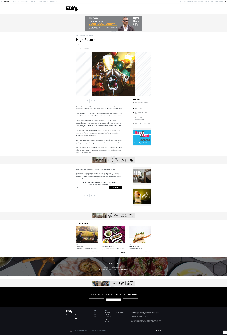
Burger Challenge (118, 267)
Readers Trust (53, 1)
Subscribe (7, 1)
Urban (134, 10)
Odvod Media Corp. (83, 330)
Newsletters (107, 321)
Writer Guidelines (119, 312)
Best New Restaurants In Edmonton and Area (141, 113)
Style (154, 10)
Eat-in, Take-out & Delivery (86, 35)
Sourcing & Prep (123, 269)
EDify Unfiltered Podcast (108, 318)
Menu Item (118, 310)
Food (139, 10)
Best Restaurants (108, 267)
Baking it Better (138, 108)
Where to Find (15, 1)
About (106, 323)
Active (143, 10)
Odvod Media (103, 330)
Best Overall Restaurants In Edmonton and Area (141, 118)
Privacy (96, 330)
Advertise (33, 1)
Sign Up (77, 318)
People (159, 10)
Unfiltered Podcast (43, 1)
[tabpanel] (113, 297)
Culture (149, 10)
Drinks (101, 269)
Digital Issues (24, 1)
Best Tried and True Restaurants (142, 123)
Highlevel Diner (114, 106)
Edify (106, 310)
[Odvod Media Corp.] (69, 331)
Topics (95, 310)
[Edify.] (72, 8)
